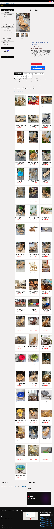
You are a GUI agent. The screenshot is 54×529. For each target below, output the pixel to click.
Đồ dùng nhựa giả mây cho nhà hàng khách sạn (8, 33)
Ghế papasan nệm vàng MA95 (20, 420)
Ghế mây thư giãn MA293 (33, 235)
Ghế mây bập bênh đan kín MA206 (33, 347)
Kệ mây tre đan (6, 12)
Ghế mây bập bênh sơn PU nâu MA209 (33, 329)
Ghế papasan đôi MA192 (46, 346)
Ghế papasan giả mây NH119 (46, 235)
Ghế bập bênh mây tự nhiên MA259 (33, 273)
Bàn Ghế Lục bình (6, 40)
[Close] (33, 513)
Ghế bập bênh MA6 (46, 457)
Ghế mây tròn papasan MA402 (20, 181)
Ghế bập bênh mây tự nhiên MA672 (20, 144)
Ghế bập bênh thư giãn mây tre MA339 (20, 236)
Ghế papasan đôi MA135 (33, 401)
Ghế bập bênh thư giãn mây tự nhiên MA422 (46, 163)
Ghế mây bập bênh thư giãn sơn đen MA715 (46, 126)
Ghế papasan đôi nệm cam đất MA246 (20, 310)
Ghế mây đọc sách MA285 (20, 254)
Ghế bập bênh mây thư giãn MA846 (20, 107)
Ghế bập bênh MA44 (33, 457)
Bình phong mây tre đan (8, 28)
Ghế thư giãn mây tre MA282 (33, 254)
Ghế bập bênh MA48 (20, 438)
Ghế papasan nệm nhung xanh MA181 (33, 365)
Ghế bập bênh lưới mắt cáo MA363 (20, 218)
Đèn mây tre (5, 42)
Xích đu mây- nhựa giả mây (8, 24)
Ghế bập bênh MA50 (33, 420)
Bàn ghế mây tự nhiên (7, 14)
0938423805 (6, 51)
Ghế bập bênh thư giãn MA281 (46, 255)
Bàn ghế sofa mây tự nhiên (21, 486)
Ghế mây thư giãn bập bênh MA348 (33, 218)
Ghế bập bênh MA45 (20, 457)
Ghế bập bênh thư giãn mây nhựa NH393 (33, 107)
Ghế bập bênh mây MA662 (46, 143)
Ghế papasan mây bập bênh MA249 (46, 292)
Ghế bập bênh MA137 (46, 383)
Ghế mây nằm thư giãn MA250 (33, 292)
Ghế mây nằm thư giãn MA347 (46, 218)
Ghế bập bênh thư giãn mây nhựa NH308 (20, 163)
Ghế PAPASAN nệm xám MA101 (46, 401)
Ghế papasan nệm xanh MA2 (20, 475)
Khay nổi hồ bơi (6, 36)
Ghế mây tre (5, 16)
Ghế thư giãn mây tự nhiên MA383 (21, 200)
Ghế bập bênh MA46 (46, 438)
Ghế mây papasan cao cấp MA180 (46, 365)
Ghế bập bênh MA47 (33, 438)
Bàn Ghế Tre (5, 44)
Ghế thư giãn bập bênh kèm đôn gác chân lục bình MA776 (46, 107)
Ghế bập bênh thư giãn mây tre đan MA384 (46, 181)
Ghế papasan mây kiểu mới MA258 (46, 273)
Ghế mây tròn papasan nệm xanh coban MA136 (20, 402)
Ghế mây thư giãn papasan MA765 (21, 126)
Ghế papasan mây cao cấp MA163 (21, 384)
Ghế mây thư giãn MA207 (20, 346)
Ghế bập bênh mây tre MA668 (33, 143)
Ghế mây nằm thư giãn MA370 (33, 200)
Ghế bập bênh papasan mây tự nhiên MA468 (33, 163)
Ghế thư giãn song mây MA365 (46, 200)
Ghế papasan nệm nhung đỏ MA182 (20, 365)
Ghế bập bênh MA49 (46, 420)
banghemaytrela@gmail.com (8, 52)
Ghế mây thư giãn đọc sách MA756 (33, 126)
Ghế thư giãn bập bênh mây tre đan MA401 (33, 181)
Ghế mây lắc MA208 (46, 328)
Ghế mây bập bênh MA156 (33, 383)
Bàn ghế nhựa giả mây (7, 30)
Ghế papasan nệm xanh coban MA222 (46, 310)
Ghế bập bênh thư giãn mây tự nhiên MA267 (20, 273)
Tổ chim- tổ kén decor (7, 38)
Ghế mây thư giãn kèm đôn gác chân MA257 (21, 292)
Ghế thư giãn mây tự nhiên (8, 22)
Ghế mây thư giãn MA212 (20, 328)
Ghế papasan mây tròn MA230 (33, 310)
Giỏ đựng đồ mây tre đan (8, 26)
